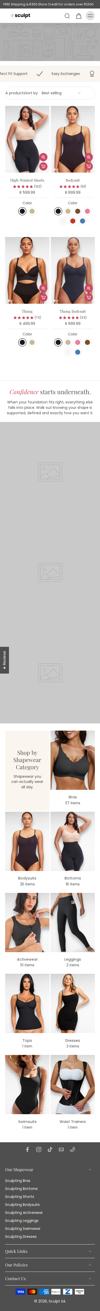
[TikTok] (50, 1149)
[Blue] (82, 221)
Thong (27, 311)
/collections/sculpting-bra (23, 25)
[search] (67, 16)
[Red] (72, 221)
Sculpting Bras (17, 1180)
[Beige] (32, 211)
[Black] (22, 211)
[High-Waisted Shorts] (27, 139)
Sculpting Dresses (21, 1236)
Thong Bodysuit (73, 311)
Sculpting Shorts (19, 1196)
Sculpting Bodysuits (22, 1204)
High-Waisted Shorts (27, 180)
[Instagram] (38, 1149)
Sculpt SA (57, 1301)
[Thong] (27, 270)
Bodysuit (73, 180)
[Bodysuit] (73, 139)
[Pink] (87, 211)
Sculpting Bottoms (21, 1188)
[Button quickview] (43, 157)
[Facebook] (27, 1149)
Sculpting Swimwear (23, 1229)
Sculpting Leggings (21, 1221)
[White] (63, 221)
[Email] (61, 1149)
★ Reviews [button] (4, 660)
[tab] (9, 169)
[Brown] (77, 211)
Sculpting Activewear (24, 1212)
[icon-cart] (78, 16)
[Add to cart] (43, 166)
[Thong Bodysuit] (73, 270)
